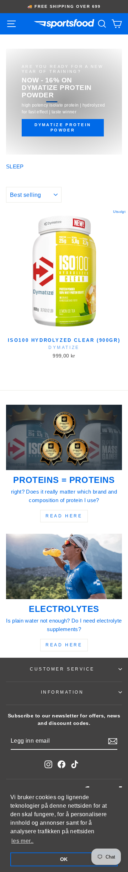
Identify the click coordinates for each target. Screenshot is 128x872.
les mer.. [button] (22, 841)
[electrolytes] (64, 566)
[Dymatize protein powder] (64, 102)
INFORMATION (62, 692)
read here (64, 515)
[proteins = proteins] (64, 437)
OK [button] (64, 859)
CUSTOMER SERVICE (62, 669)
